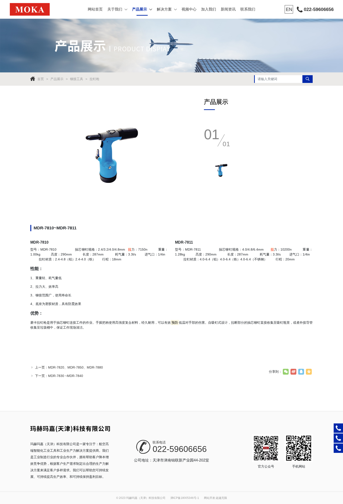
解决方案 (164, 9)
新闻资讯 (228, 9)
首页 (40, 79)
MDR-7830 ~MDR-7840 (65, 376)
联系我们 (247, 9)
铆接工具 (76, 79)
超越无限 (221, 498)
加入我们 (208, 9)
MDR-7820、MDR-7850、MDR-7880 (75, 367)
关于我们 (114, 9)
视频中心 (189, 9)
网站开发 (209, 498)
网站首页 (95, 9)
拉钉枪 (94, 79)
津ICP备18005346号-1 (184, 498)
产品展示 (139, 9)
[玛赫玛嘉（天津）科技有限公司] (38, 9)
